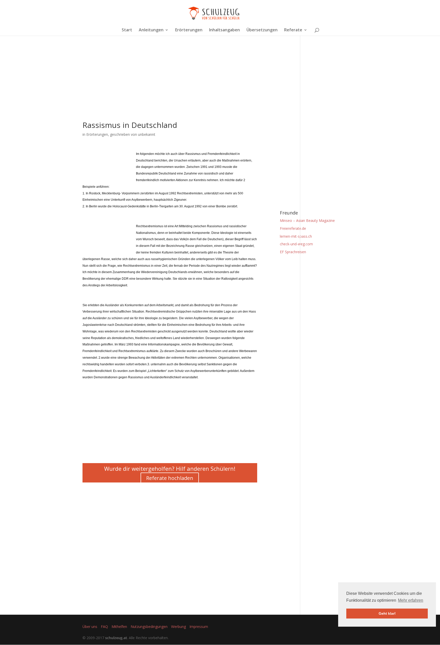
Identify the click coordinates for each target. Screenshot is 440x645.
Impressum (198, 626)
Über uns (89, 626)
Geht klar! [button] (387, 613)
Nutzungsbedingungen (149, 626)
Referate (293, 30)
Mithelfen (119, 626)
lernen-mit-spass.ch (296, 236)
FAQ (104, 626)
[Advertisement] (169, 85)
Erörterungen (188, 30)
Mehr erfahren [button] (410, 600)
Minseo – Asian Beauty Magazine (307, 220)
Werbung (178, 626)
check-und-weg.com (296, 243)
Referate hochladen (169, 478)
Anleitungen (151, 30)
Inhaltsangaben (224, 30)
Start (127, 30)
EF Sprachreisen (293, 251)
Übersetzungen (262, 30)
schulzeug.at (116, 637)
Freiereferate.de (293, 228)
